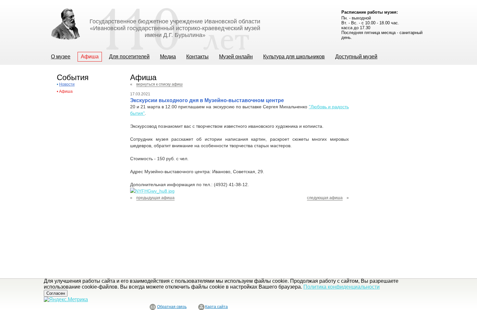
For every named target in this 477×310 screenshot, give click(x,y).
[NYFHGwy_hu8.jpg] (152, 191)
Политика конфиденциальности (341, 287)
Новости (67, 84)
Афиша (66, 91)
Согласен (55, 293)
